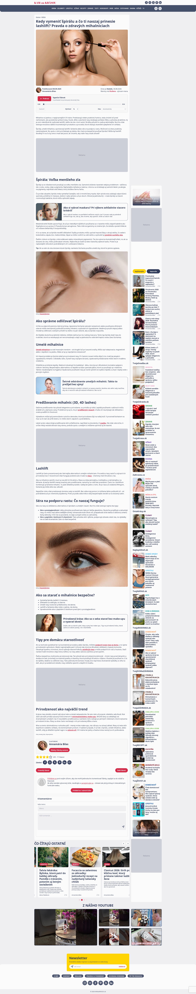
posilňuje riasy (88, 649)
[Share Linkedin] (64, 762)
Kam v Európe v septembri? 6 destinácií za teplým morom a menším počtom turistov (152, 337)
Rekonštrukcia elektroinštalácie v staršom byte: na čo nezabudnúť (152, 684)
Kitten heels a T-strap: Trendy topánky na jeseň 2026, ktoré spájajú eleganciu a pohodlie (152, 353)
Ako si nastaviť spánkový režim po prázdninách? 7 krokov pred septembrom (152, 465)
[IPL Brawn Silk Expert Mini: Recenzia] (146, 936)
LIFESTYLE (69, 8)
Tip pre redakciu (135, 976)
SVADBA (132, 8)
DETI (147, 595)
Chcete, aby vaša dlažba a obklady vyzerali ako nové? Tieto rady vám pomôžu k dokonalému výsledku (152, 640)
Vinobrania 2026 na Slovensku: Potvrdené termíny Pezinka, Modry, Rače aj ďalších (152, 295)
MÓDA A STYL (150, 494)
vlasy (89, 476)
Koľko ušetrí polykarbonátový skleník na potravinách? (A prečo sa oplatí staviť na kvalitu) (152, 619)
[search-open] (160, 8)
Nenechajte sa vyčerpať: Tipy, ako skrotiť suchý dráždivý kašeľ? (152, 521)
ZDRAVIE (90, 8)
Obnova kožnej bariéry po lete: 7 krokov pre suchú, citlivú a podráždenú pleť (152, 309)
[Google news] (106, 983)
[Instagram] (153, 2)
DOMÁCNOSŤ (150, 632)
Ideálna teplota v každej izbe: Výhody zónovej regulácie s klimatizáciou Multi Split (152, 736)
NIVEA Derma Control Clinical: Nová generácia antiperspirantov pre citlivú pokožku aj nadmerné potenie (152, 580)
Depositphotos (44, 314)
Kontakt (66, 976)
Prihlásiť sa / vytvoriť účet (82, 790)
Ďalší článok (121, 770)
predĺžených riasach (86, 410)
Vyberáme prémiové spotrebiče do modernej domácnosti (150, 756)
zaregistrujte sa (87, 783)
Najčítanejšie (139, 271)
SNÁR (111, 8)
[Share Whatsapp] (50, 762)
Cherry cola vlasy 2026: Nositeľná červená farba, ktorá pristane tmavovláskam (152, 323)
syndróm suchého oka (114, 235)
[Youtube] (149, 2)
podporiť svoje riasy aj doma (106, 645)
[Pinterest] (156, 2)
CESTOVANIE (124, 8)
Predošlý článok (43, 770)
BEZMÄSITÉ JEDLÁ (152, 765)
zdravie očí (72, 730)
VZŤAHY (76, 8)
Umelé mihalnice (43, 349)
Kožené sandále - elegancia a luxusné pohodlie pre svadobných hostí (152, 393)
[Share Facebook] (45, 762)
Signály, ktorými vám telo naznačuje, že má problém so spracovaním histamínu (152, 429)
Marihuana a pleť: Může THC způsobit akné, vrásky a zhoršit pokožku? (152, 485)
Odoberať (122, 967)
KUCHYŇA (149, 749)
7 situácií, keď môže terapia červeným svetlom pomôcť (152, 411)
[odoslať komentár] (123, 826)
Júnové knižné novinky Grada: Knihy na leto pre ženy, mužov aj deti (152, 810)
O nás (56, 976)
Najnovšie (153, 271)
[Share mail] (69, 762)
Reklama (78, 976)
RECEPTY (83, 8)
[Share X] (55, 762)
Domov (38, 17)
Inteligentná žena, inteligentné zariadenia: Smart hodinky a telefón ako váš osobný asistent (152, 540)
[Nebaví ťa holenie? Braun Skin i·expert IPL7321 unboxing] (114, 936)
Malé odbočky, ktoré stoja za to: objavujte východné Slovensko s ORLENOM (152, 561)
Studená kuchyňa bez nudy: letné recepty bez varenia (152, 770)
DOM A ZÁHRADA (152, 611)
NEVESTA (148, 367)
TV (143, 8)
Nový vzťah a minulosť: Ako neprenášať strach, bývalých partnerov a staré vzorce (152, 450)
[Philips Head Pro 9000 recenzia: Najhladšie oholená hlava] (146, 917)
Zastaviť (41, 109)
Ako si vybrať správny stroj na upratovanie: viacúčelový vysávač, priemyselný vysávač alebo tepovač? (152, 660)
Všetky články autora (59, 750)
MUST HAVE (150, 386)
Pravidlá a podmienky (95, 976)
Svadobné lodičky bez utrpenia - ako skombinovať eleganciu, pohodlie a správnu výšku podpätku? (152, 376)
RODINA (148, 459)
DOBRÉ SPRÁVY (151, 554)
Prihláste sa (51, 778)
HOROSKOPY (104, 8)
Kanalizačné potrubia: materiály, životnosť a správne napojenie (150, 719)
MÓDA (116, 8)
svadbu (103, 423)
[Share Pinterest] (60, 762)
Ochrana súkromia (116, 976)
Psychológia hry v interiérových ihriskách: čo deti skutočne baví (152, 601)
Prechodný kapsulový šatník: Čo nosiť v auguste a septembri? (152, 280)
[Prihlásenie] (156, 8)
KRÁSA (54, 8)
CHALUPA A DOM (152, 712)
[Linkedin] (160, 2)
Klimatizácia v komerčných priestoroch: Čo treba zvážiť (151, 700)
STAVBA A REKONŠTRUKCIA (152, 676)
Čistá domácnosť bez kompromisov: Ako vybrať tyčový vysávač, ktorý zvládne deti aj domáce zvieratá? (152, 793)
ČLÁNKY (148, 515)
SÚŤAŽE (138, 8)
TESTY (97, 8)
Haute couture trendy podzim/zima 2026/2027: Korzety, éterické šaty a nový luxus (152, 502)
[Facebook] (146, 2)
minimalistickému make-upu (84, 716)
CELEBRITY (61, 8)
